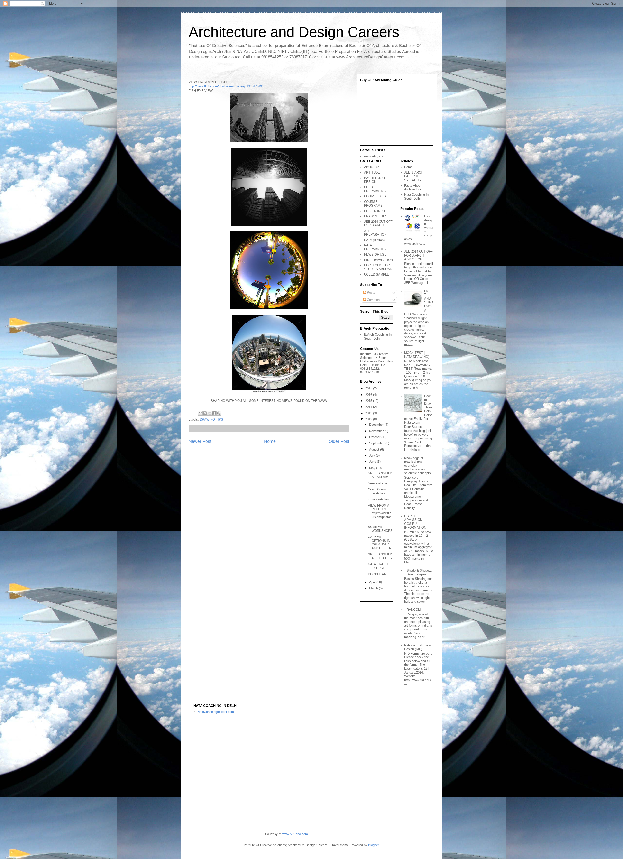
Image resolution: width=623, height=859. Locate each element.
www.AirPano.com (295, 834)
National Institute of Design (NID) (418, 647)
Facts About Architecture (412, 187)
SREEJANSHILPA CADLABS (380, 475)
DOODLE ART (378, 574)
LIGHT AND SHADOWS (428, 298)
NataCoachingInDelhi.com (215, 712)
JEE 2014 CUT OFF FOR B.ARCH (378, 223)
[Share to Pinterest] (218, 413)
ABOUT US (372, 167)
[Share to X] (209, 413)
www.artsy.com (374, 156)
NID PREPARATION (378, 260)
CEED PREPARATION (375, 189)
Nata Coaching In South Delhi (416, 196)
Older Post (339, 441)
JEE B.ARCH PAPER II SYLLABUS (413, 176)
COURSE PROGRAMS (373, 203)
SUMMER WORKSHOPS (380, 529)
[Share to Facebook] (214, 413)
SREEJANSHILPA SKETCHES (380, 556)
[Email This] (200, 413)
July (372, 455)
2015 (369, 401)
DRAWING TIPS (211, 419)
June (373, 461)
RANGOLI (414, 609)
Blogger (373, 845)
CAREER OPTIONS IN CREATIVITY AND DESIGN (379, 542)
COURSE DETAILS (378, 196)
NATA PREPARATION (375, 247)
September (377, 443)
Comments (374, 300)
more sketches (378, 499)
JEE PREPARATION (375, 233)
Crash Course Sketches (377, 491)
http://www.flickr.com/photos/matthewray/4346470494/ (227, 86)
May (372, 468)
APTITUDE (372, 172)
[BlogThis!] (204, 413)
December (377, 424)
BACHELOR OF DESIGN (375, 180)
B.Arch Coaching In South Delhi (378, 336)
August (374, 449)
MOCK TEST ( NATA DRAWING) (416, 355)
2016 (369, 395)
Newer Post (200, 441)
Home (270, 441)
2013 (369, 413)
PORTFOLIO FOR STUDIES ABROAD (378, 267)
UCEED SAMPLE (376, 274)
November (377, 431)
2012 (369, 419)
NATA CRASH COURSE (378, 566)
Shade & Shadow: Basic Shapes (419, 572)
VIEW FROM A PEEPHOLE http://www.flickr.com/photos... (380, 513)
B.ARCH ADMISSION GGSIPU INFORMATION (415, 521)
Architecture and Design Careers (294, 32)
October (375, 437)
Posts (370, 292)
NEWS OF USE (375, 254)
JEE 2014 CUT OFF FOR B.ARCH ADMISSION (418, 255)
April (372, 582)
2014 (369, 407)
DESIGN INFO (374, 211)
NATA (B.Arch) (374, 240)
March (374, 588)
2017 (369, 388)
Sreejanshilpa (377, 483)
